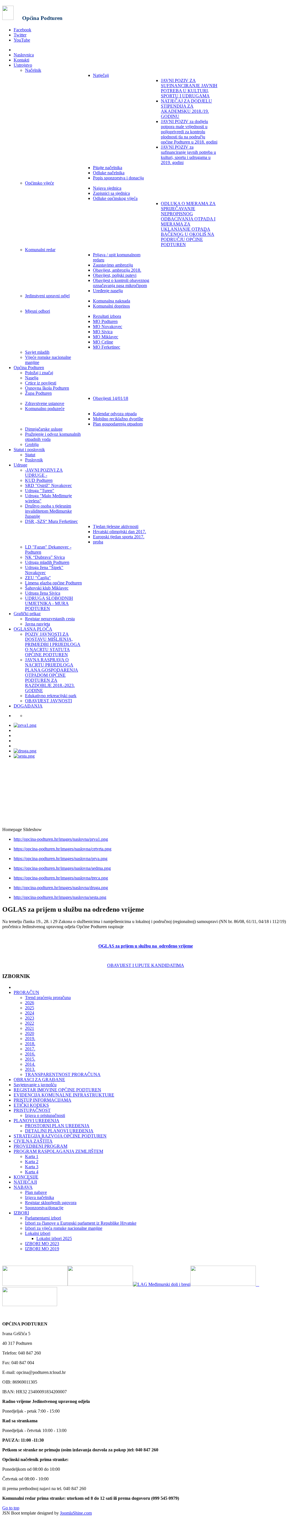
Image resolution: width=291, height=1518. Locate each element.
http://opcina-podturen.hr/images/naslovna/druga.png (61, 887)
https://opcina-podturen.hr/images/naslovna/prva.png (60, 858)
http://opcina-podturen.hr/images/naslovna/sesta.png (60, 897)
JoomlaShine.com (76, 1513)
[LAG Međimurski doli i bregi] (161, 1284)
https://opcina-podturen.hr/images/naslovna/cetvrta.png (62, 848)
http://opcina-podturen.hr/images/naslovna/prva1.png (61, 839)
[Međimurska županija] (35, 1284)
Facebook (22, 29)
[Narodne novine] (224, 1284)
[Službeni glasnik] (100, 1284)
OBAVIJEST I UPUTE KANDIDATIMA (145, 965)
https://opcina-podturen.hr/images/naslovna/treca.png (61, 877)
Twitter (20, 34)
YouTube (22, 40)
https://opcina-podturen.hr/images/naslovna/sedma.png (62, 868)
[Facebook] (29, 1304)
